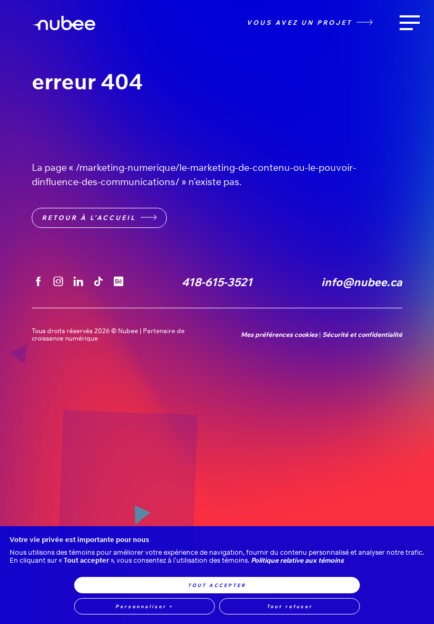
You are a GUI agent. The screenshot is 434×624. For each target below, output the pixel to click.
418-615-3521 (217, 282)
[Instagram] (58, 282)
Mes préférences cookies (279, 334)
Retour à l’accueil (89, 218)
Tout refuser (290, 606)
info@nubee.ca (361, 282)
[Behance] (118, 282)
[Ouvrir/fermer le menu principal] (410, 22)
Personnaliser (144, 606)
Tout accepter (217, 585)
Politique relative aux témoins (297, 560)
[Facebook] (38, 282)
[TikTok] (99, 282)
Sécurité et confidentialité (362, 334)
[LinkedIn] (79, 282)
